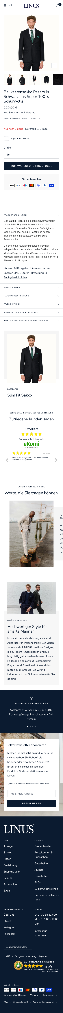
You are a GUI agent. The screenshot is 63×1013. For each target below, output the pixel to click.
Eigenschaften (12, 287)
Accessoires (10, 884)
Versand (34, 995)
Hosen (7, 859)
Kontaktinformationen (43, 1001)
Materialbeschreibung (16, 296)
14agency (42, 956)
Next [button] (56, 460)
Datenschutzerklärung (15, 995)
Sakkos (8, 852)
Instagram (9, 927)
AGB (6, 1001)
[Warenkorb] (57, 5)
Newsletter (41, 876)
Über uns (9, 915)
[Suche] (10, 5)
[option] (31, 462)
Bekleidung (10, 865)
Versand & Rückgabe (16, 268)
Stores (7, 921)
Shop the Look (12, 871)
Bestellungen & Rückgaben (44, 855)
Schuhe (8, 878)
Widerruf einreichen (46, 889)
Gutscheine (41, 863)
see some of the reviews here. (31, 439)
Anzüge (8, 846)
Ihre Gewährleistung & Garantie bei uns (26, 320)
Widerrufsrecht (20, 1001)
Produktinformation (15, 215)
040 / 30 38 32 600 (46, 915)
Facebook (9, 934)
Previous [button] (7, 460)
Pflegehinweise (12, 304)
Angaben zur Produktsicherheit (22, 312)
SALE (7, 890)
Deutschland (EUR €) (16, 946)
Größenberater (43, 846)
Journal (39, 870)
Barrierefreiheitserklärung (47, 897)
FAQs (38, 882)
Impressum (48, 995)
